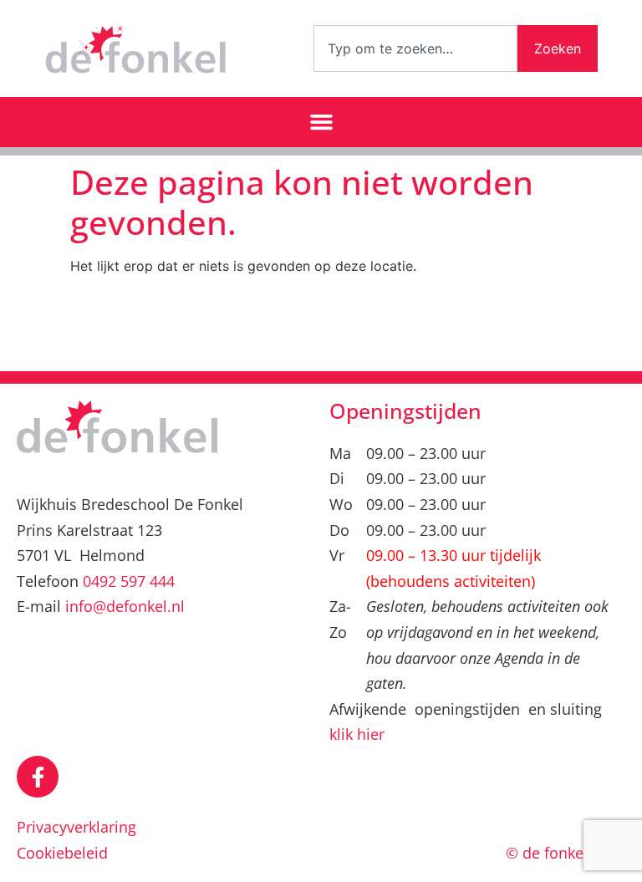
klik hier (357, 734)
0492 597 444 (129, 581)
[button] (321, 122)
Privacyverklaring (76, 827)
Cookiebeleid (62, 853)
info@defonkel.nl (125, 606)
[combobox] (415, 48)
